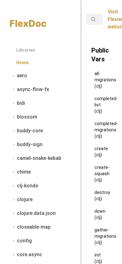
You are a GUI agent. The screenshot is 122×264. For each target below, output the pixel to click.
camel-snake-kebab (39, 158)
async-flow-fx (33, 89)
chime (24, 172)
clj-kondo (27, 186)
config (24, 241)
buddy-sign (30, 144)
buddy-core (30, 131)
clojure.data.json (36, 213)
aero (22, 76)
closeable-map (34, 227)
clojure (25, 199)
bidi (21, 103)
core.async (29, 254)
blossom (27, 117)
